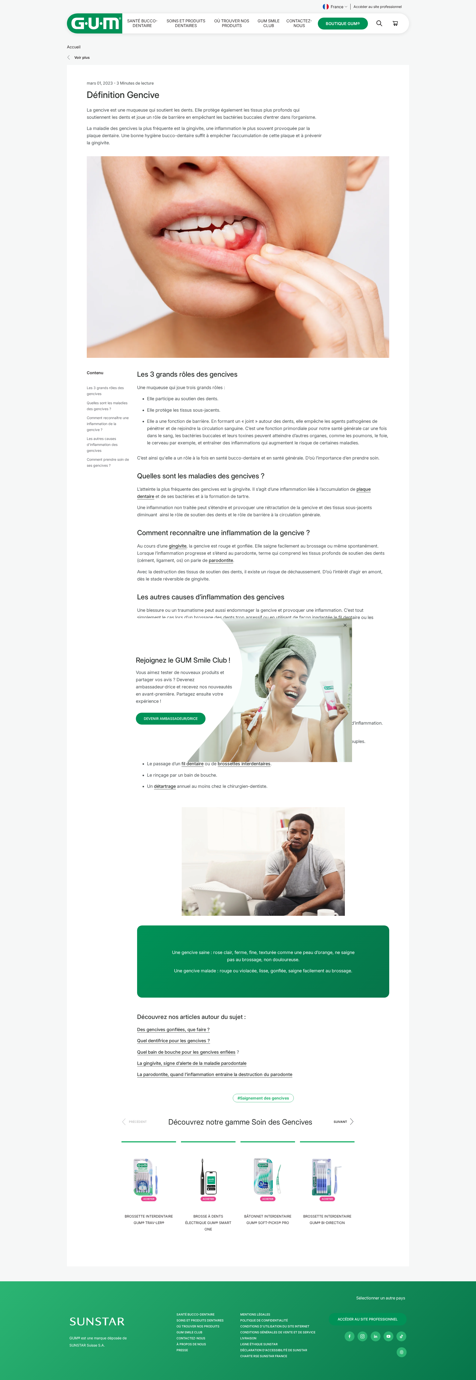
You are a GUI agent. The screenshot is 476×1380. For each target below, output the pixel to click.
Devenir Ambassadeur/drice (171, 718)
